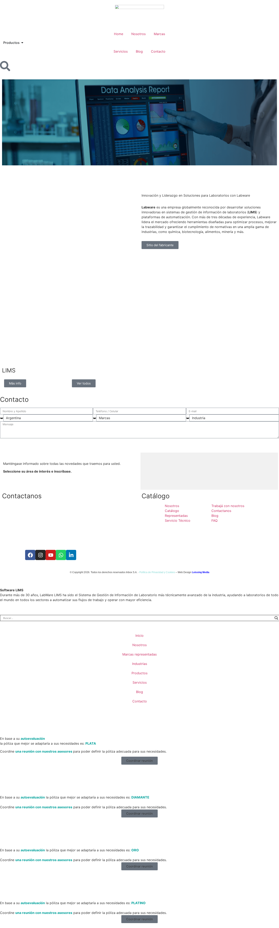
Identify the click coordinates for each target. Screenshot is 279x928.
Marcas (159, 34)
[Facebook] (30, 555)
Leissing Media (200, 572)
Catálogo (156, 496)
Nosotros (138, 34)
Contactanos (22, 496)
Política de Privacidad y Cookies (157, 572)
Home (118, 34)
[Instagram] (40, 555)
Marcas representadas (139, 654)
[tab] (147, 471)
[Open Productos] (22, 42)
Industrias (139, 664)
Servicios (121, 51)
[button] (139, 761)
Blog (139, 51)
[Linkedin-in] (71, 555)
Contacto (158, 51)
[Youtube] (51, 555)
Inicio (139, 635)
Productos (139, 673)
